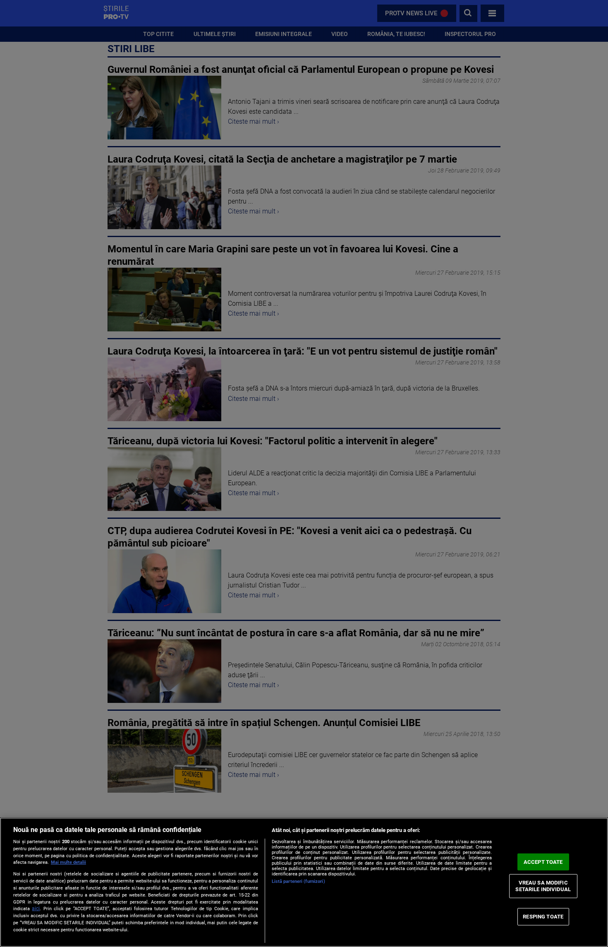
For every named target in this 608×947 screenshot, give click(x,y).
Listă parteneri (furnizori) (298, 881)
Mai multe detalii (68, 862)
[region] (304, 882)
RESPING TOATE (543, 916)
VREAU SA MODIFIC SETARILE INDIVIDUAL (542, 886)
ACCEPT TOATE (543, 861)
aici (36, 908)
